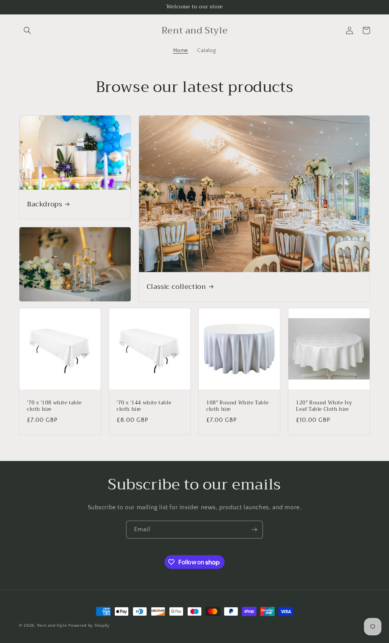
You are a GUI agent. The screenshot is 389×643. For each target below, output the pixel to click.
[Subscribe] (254, 529)
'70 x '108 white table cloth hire (54, 406)
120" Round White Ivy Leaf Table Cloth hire (324, 406)
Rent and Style (52, 625)
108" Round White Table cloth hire (237, 406)
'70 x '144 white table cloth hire (144, 406)
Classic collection (176, 286)
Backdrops (44, 204)
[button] (27, 30)
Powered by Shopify (89, 625)
